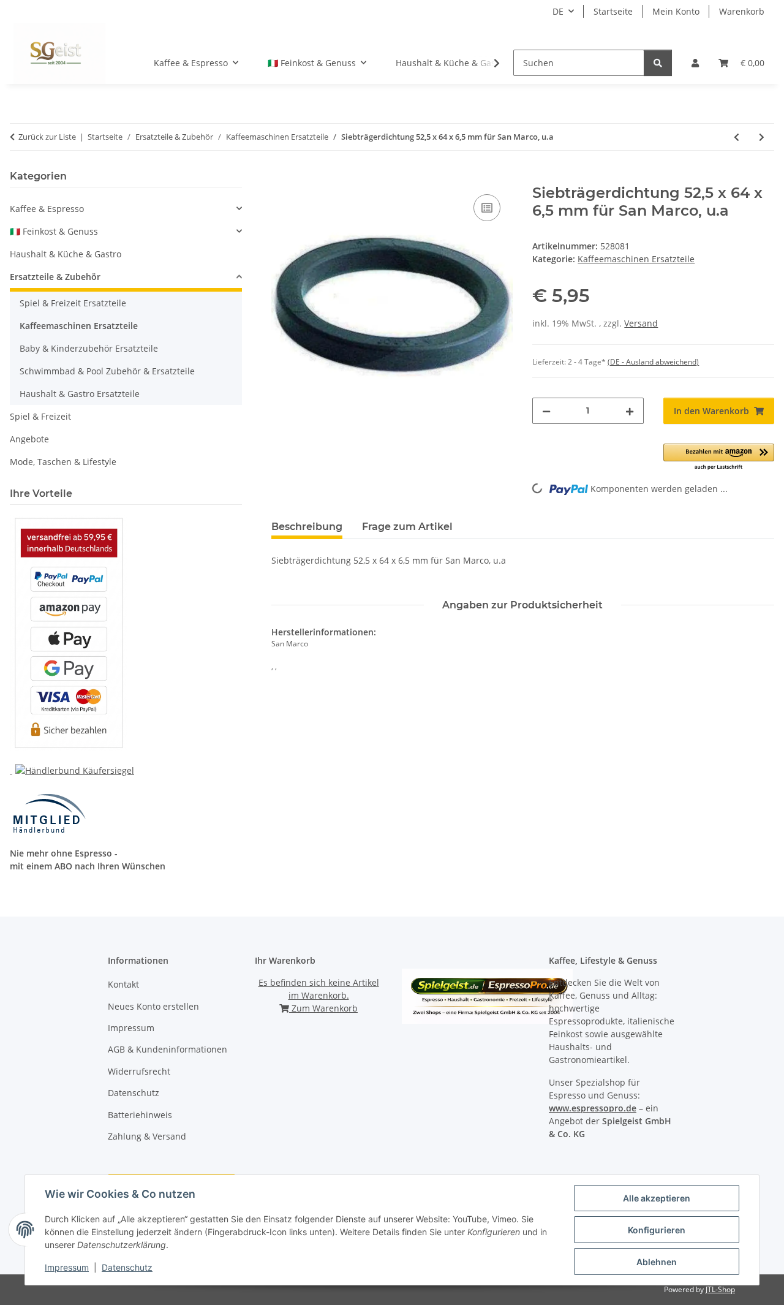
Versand (641, 323)
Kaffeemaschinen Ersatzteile (636, 259)
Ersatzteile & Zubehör (55, 276)
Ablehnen (656, 1262)
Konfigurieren (656, 1230)
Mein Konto (675, 11)
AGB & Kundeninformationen (167, 1049)
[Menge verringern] (546, 410)
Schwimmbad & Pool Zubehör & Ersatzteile (107, 371)
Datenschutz (127, 1267)
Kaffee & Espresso (47, 208)
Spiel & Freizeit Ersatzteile (73, 303)
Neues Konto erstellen (153, 1006)
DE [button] (558, 11)
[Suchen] (658, 63)
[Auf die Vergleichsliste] (486, 207)
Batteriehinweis (140, 1115)
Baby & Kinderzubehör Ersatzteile (89, 348)
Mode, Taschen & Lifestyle (63, 461)
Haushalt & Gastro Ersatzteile (80, 393)
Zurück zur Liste (47, 136)
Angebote (29, 439)
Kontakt (123, 984)
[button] (695, 63)
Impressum (67, 1267)
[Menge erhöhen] (629, 410)
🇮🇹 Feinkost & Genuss (54, 231)
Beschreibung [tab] (306, 526)
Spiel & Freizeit (40, 416)
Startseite (613, 11)
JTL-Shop (720, 1289)
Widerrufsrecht (139, 1071)
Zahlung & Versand (147, 1136)
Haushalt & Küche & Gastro (65, 254)
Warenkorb (741, 11)
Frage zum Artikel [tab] (407, 526)
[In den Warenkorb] (281, 177)
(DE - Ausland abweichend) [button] (653, 362)
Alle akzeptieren (656, 1198)
